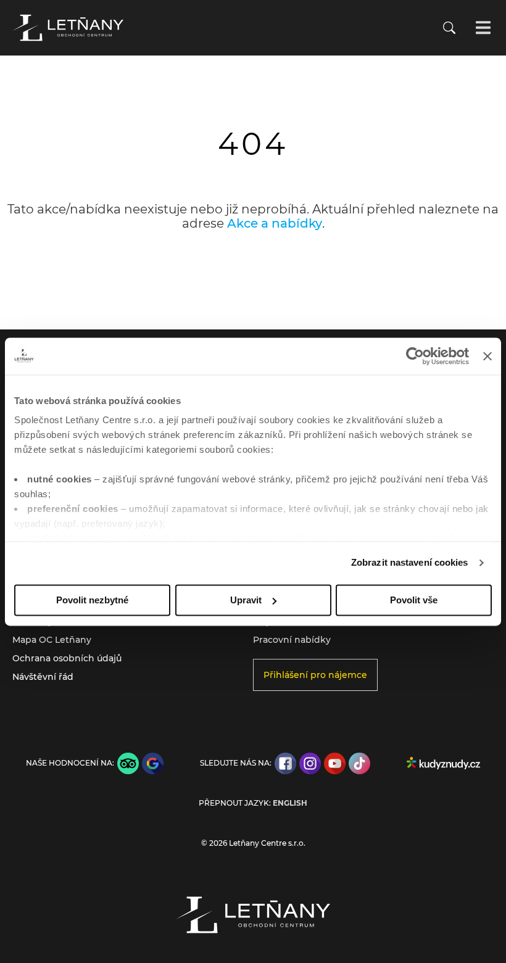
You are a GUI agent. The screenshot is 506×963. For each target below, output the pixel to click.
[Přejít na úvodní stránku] (67, 28)
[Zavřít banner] (487, 356)
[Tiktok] (359, 763)
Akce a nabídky (274, 223)
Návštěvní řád (42, 676)
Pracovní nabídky (292, 639)
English (290, 803)
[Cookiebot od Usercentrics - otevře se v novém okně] (415, 356)
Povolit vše (414, 600)
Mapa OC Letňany (51, 639)
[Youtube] (335, 763)
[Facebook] (285, 763)
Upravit (246, 600)
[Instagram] (310, 763)
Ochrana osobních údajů (67, 658)
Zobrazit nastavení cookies (409, 562)
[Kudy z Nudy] (443, 763)
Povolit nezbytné (92, 600)
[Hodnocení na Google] (153, 763)
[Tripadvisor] (128, 763)
